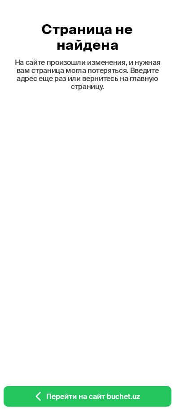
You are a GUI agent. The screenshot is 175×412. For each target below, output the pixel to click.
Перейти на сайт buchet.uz (93, 396)
